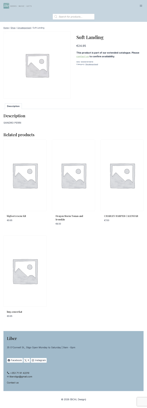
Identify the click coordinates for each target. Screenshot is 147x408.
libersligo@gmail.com (20, 376)
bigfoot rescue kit (16, 215)
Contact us (13, 382)
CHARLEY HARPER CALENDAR (121, 215)
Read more (13, 229)
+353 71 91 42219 (19, 373)
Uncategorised (91, 64)
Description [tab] (13, 106)
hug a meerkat (14, 311)
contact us (82, 56)
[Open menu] (141, 5)
